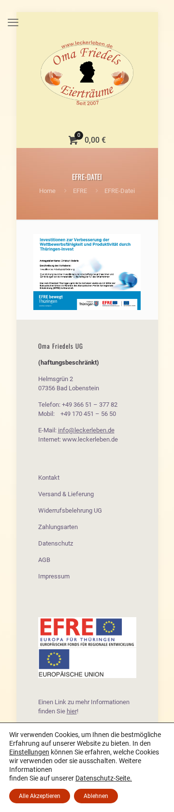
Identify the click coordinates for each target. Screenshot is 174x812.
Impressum (54, 576)
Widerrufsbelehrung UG (70, 510)
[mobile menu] (13, 23)
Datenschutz (55, 543)
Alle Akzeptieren (39, 796)
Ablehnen (96, 796)
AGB (44, 559)
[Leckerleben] (87, 72)
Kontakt (48, 477)
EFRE (80, 190)
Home (47, 190)
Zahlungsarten (58, 527)
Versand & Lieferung (66, 494)
